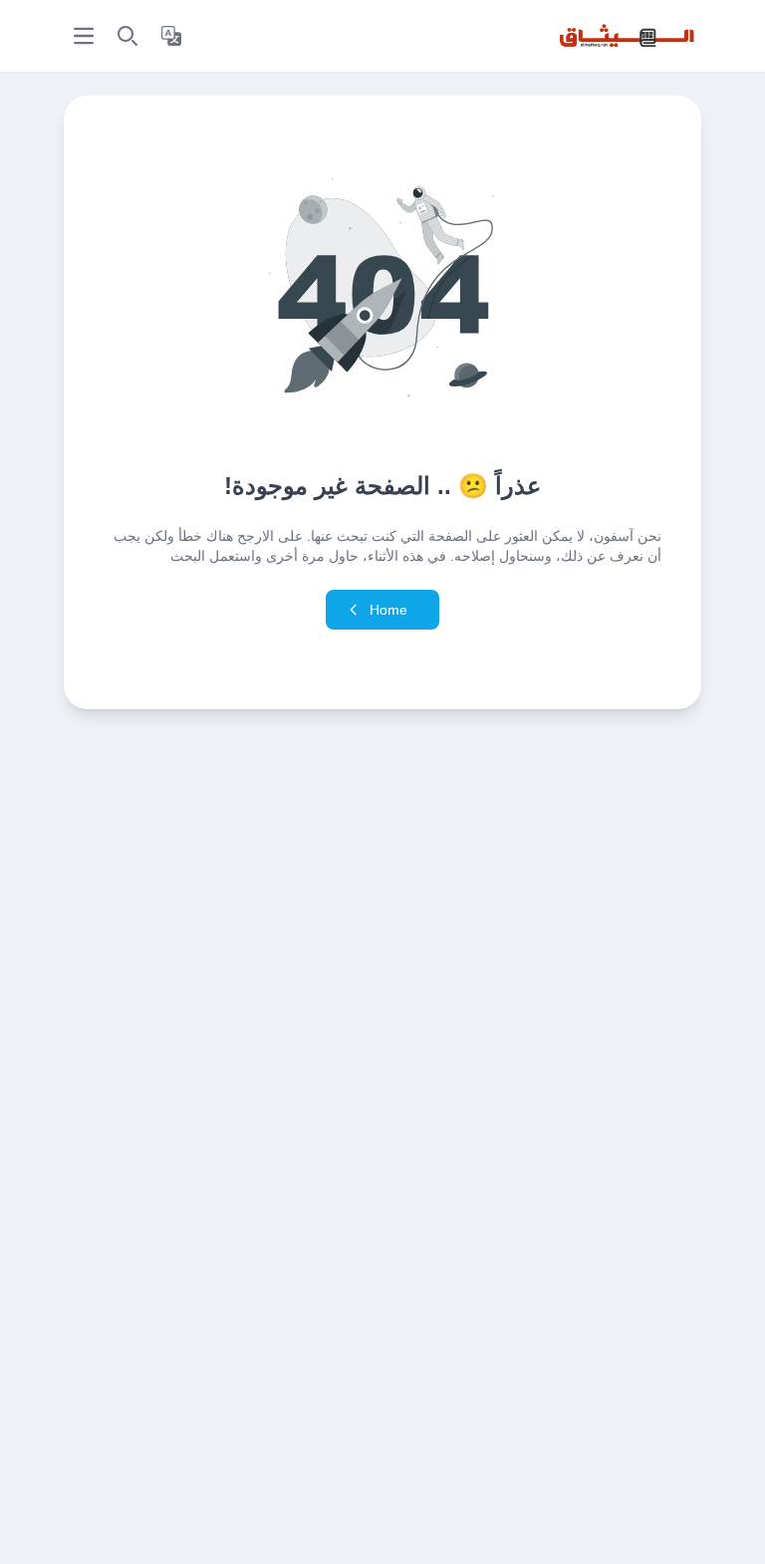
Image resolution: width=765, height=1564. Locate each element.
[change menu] (84, 36)
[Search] (127, 36)
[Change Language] (171, 36)
